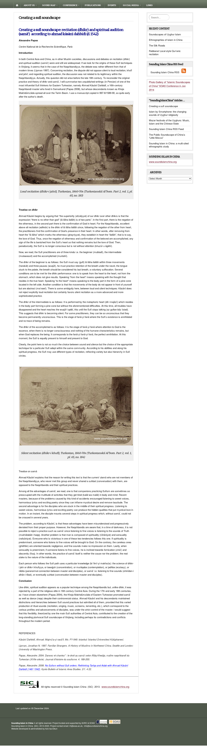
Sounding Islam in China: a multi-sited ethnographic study (169, 145)
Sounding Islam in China (22, 723)
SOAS (92, 723)
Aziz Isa (48, 728)
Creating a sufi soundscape (163, 106)
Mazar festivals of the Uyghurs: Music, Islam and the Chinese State (169, 122)
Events (112, 5)
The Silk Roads (157, 45)
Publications (93, 5)
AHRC (84, 723)
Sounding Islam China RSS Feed (166, 129)
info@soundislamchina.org (95, 725)
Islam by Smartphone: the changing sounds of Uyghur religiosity (167, 113)
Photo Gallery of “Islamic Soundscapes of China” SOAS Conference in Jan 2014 (169, 85)
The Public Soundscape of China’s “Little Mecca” (167, 136)
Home (17, 5)
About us (29, 5)
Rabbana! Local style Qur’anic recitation (165, 52)
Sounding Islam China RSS (166, 72)
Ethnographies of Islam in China (165, 39)
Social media (131, 5)
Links (149, 5)
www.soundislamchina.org (115, 686)
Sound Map (48, 5)
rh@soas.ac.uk (75, 725)
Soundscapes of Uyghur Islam (165, 34)
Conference (70, 5)
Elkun (54, 728)
